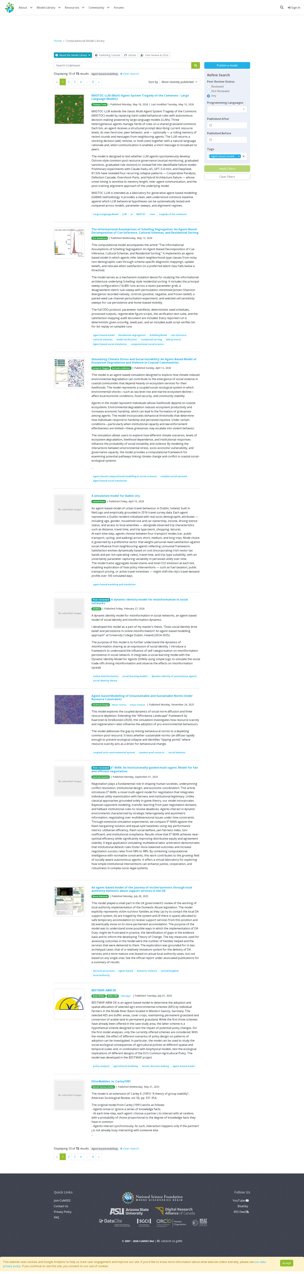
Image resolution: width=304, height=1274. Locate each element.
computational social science (147, 344)
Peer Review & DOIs (156, 55)
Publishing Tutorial (109, 55)
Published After (218, 119)
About (23, 7)
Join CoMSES (62, 1200)
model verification (126, 339)
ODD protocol (173, 339)
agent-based (125, 970)
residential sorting (151, 339)
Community (96, 7)
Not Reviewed (220, 91)
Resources (72, 7)
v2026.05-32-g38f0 (171, 1241)
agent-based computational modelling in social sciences (125, 476)
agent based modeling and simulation (114, 584)
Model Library (46, 7)
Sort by (153, 82)
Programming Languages (225, 102)
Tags (210, 149)
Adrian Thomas (119, 705)
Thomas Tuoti (99, 104)
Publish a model (227, 65)
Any (213, 95)
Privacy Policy (62, 1212)
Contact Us (61, 1206)
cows (152, 214)
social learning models (135, 676)
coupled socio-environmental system (114, 752)
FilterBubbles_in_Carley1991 (111, 1081)
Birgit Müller (99, 996)
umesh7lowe (99, 501)
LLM (124, 214)
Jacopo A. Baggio (101, 368)
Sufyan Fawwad (137, 705)
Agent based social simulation (110, 344)
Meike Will (113, 996)
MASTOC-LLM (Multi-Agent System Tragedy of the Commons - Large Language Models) (140, 97)
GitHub (132, 55)
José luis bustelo (101, 777)
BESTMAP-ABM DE (103, 990)
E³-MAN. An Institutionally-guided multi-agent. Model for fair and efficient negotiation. (144, 769)
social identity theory (105, 680)
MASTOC (140, 214)
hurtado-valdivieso (121, 368)
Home (58, 41)
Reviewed (217, 86)
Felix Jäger (126, 996)
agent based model (104, 335)
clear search (130, 74)
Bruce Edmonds (100, 896)
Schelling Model (158, 335)
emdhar (96, 609)
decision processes (104, 970)
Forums (119, 7)
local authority (101, 975)
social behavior (177, 752)
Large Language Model (106, 214)
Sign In (295, 7)
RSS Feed (240, 1212)
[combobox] (227, 109)
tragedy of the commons (173, 214)
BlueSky (243, 1206)
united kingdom (170, 970)
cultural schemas (103, 339)
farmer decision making (155, 1066)
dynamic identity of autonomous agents (174, 676)
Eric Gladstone (100, 238)
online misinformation (105, 676)
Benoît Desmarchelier (103, 1087)
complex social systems (173, 476)
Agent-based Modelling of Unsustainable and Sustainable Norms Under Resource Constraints (142, 697)
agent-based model (184, 1066)
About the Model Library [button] (73, 55)
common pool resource (151, 752)
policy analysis (101, 1066)
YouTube (239, 1200)
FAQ (56, 1217)
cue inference (178, 335)
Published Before (219, 133)
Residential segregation (132, 335)
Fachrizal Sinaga (101, 705)
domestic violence (147, 970)
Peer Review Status (221, 81)
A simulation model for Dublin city (115, 496)
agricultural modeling (125, 1066)
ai (132, 214)
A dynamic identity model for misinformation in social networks (139, 601)
